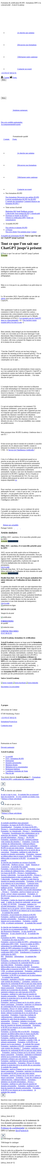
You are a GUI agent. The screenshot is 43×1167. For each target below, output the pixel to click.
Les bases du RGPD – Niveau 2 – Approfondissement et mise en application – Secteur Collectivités (21, 877)
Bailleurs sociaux (27, 211)
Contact (33, 232)
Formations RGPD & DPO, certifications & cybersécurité (20, 778)
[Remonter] (2, 1165)
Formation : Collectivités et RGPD (13, 869)
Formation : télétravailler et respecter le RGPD (21, 857)
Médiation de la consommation (17, 767)
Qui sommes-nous (23, 232)
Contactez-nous (6, 726)
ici (16, 480)
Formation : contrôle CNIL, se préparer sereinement (19, 922)
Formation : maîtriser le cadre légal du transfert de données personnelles (19, 853)
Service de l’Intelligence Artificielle (21, 450)
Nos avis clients (11, 232)
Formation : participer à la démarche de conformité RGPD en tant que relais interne (19, 847)
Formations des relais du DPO (13, 940)
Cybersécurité (35, 213)
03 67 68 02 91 (9, 632)
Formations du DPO (8, 938)
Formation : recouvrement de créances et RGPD (18, 915)
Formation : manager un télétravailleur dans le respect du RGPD (21, 855)
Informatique (19, 956)
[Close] (3, 784)
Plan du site (10, 773)
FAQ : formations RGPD (15, 759)
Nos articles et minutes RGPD (16, 228)
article (3, 298)
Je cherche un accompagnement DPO (15, 929)
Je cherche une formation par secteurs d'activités (18, 862)
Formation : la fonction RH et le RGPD (15, 961)
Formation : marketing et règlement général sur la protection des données (21, 989)
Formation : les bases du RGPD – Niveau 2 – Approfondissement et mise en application (20, 828)
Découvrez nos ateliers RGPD (28, 197)
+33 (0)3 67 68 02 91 (8, 718)
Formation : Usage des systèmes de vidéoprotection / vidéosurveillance (20, 843)
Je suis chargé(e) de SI (18, 933)
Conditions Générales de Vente (17, 771)
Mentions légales (12, 765)
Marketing (9, 211)
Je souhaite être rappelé (19, 867)
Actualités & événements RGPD (12, 236)
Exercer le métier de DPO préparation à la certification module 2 (20, 947)
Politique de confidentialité (12, 1128)
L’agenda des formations (14, 201)
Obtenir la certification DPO (16, 218)
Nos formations (11, 197)
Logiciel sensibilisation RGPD (17, 199)
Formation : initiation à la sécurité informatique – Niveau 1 (19, 836)
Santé (19, 211)
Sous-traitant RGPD (22, 213)
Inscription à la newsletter (10, 687)
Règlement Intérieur (13, 769)
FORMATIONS (7, 621)
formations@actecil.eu (9, 722)
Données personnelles (13, 763)
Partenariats (10, 761)
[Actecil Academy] (6, 19)
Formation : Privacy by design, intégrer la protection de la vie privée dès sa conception (20, 850)
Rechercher (5, 811)
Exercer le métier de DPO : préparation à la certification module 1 (20, 945)
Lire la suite (5, 567)
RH (14, 211)
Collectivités (10, 213)
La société (9, 756)
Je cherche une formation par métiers (14, 927)
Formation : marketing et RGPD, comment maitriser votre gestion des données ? (19, 841)
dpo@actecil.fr (21, 1130)
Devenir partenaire (7, 747)
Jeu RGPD (32, 199)
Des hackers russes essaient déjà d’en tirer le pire (19, 321)
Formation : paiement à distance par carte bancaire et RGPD (19, 991)
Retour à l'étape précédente (12, 799)
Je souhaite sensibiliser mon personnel (15, 823)
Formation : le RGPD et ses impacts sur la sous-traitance (21, 882)
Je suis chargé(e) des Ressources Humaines (21, 930)
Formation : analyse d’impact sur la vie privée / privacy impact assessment (20, 893)
